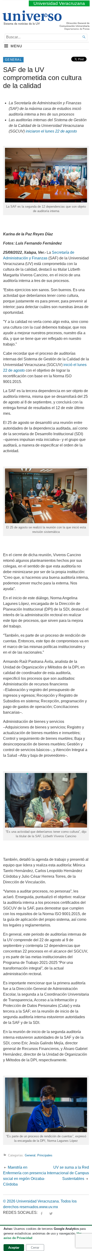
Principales (44, 1155)
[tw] (51, 1213)
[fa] (41, 1213)
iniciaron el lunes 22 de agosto (51, 131)
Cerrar (35, 1247)
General (13, 59)
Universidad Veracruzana (59, 3)
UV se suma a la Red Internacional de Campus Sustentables (68, 1173)
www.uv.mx (48, 1207)
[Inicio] (32, 22)
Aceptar (13, 1247)
